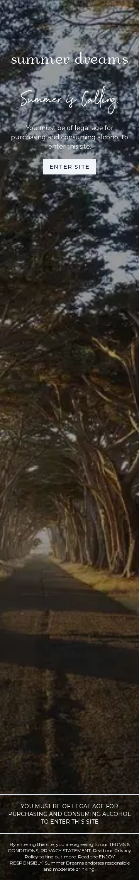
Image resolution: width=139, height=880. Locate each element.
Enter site (69, 166)
